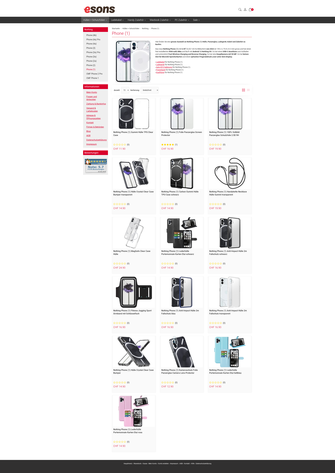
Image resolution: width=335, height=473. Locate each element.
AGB (88, 135)
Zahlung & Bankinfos (96, 104)
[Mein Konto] (245, 10)
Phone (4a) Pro (93, 39)
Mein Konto (91, 92)
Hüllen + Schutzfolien (94, 20)
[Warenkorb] (250, 10)
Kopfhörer (160, 72)
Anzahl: (117, 90)
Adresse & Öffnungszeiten (93, 117)
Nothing (88, 29)
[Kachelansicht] (243, 90)
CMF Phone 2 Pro (94, 74)
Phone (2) (90, 65)
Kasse (145, 464)
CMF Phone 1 (92, 78)
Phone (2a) (91, 61)
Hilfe (192, 464)
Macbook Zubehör (159, 20)
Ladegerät (160, 65)
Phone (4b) (91, 35)
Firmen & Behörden (95, 127)
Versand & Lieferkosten (92, 109)
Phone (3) (90, 48)
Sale (195, 20)
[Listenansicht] (248, 90)
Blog (88, 131)
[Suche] (240, 10)
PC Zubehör (181, 20)
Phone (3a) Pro (93, 52)
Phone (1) (121, 33)
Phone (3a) (91, 56)
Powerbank (160, 70)
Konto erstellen (163, 464)
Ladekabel (116, 20)
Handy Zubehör (136, 20)
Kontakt (90, 122)
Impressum (91, 144)
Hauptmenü (128, 464)
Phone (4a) (91, 43)
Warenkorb (138, 464)
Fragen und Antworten (91, 98)
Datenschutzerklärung (96, 140)
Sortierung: (135, 90)
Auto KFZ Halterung (164, 67)
